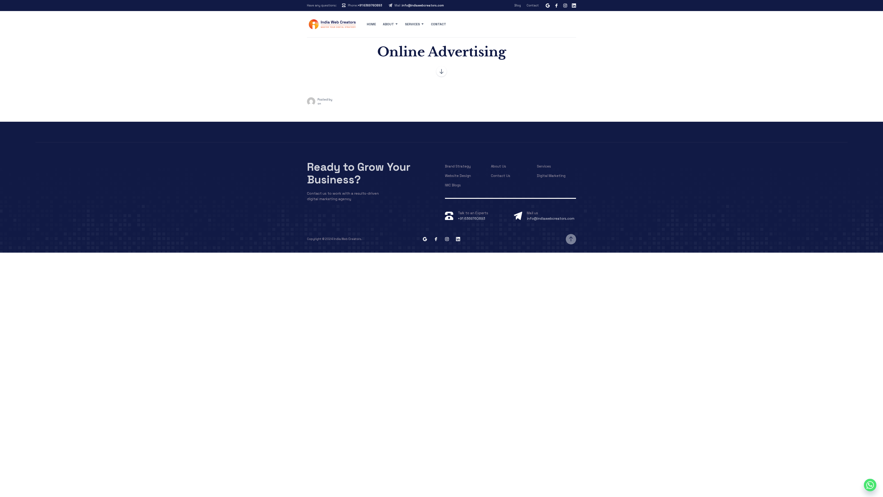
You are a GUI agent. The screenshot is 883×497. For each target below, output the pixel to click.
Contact (533, 5)
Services (412, 24)
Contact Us (500, 175)
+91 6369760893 (370, 5)
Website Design (458, 175)
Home (371, 24)
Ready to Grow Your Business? (358, 173)
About (388, 24)
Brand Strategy (458, 166)
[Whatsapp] (870, 485)
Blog (517, 5)
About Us (498, 166)
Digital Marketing (551, 175)
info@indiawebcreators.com (423, 5)
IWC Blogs (453, 185)
